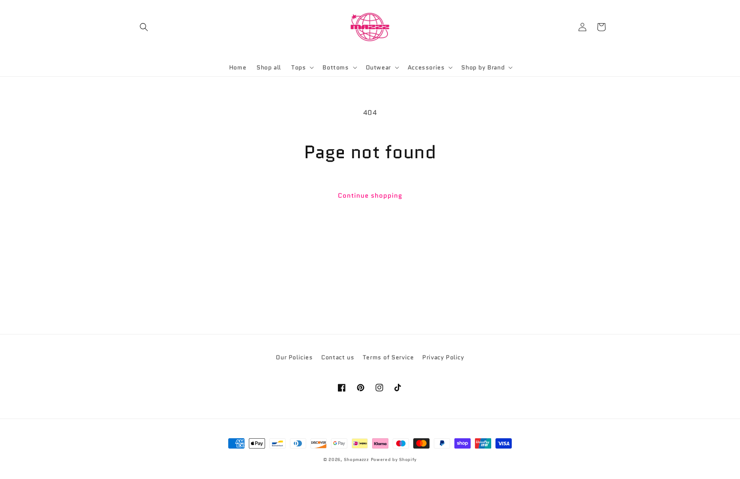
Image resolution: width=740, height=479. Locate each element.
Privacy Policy (443, 357)
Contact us (337, 357)
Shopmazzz (356, 459)
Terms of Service (388, 357)
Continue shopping (370, 195)
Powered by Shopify (394, 459)
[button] (143, 27)
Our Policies (294, 357)
